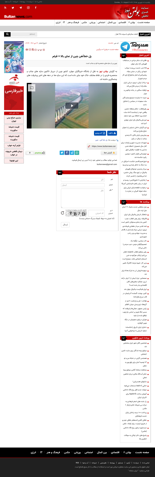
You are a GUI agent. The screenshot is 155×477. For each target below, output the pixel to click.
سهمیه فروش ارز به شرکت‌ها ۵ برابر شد (134, 272)
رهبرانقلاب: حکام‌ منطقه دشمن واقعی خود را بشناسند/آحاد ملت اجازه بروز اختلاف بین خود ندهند (135, 112)
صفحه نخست (143, 22)
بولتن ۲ (132, 22)
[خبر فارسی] (14, 92)
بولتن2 (105, 49)
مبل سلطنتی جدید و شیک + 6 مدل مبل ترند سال (134, 209)
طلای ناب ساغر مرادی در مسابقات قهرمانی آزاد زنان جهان (135, 62)
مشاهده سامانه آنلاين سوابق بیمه (135, 370)
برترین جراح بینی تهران (14, 119)
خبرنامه (15, 1)
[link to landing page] (136, 12)
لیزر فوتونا (14, 160)
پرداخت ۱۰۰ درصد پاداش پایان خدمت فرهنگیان (136, 414)
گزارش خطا (108, 152)
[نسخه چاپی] (26, 49)
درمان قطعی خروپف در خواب (13, 153)
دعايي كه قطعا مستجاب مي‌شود (135, 385)
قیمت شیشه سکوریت (14, 128)
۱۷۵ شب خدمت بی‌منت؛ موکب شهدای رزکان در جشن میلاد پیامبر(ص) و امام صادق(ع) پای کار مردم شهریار (134, 73)
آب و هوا (8, 1)
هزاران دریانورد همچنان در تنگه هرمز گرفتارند (136, 321)
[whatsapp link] (77, 153)
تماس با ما (38, 1)
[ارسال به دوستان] (30, 49)
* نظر (111, 190)
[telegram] (21, 7)
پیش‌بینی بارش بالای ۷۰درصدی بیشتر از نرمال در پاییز (136, 137)
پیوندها (22, 1)
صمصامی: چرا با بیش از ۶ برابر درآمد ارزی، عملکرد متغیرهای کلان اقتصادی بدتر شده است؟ (134, 282)
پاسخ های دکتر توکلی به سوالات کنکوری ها (135, 437)
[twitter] (13, 8)
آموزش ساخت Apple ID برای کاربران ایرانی (136, 396)
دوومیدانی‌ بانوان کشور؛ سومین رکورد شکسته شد (136, 155)
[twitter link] (62, 153)
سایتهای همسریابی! (140, 381)
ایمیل (111, 184)
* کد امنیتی (110, 212)
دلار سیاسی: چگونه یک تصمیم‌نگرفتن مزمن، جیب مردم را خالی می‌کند (135, 244)
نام (112, 179)
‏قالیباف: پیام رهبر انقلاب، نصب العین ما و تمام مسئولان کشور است (134, 220)
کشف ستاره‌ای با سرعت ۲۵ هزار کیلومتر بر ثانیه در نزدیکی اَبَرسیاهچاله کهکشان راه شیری (106, 34)
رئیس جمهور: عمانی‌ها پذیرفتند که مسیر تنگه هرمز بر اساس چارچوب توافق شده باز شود (135, 312)
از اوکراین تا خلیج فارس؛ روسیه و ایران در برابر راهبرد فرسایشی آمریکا (134, 182)
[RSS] (6, 8)
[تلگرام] (135, 46)
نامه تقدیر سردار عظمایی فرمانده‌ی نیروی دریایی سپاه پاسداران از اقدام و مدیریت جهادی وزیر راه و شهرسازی (134, 231)
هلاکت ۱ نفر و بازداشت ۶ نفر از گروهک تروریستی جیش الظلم (136, 303)
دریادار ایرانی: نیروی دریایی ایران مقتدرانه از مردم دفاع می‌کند (135, 84)
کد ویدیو (98, 133)
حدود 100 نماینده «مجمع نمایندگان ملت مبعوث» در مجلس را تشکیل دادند (135, 101)
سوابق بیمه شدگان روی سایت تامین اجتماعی (134, 352)
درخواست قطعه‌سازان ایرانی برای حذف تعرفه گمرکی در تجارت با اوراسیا (135, 191)
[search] (7, 34)
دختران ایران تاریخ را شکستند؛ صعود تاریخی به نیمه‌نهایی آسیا (136, 329)
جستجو (120, 463)
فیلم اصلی (106, 141)
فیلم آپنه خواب (14, 145)
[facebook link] (67, 153)
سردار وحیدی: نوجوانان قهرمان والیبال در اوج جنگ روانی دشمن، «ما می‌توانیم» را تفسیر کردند (135, 172)
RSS (77, 463)
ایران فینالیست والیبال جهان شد (135, 289)
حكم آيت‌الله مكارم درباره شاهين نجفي (135, 376)
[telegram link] (72, 153)
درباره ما (30, 1)
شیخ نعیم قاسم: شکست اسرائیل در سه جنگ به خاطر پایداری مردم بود (134, 163)
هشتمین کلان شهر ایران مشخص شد (135, 345)
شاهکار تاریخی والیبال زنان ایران (135, 214)
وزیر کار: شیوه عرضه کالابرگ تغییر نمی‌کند (135, 265)
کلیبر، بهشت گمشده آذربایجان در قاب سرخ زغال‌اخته (135, 295)
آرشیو (128, 463)
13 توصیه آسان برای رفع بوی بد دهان (136, 364)
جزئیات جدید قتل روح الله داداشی (135, 389)
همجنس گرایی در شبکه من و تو (135, 358)
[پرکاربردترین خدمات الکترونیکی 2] (14, 57)
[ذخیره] (33, 49)
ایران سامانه (133, 470)
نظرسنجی (103, 463)
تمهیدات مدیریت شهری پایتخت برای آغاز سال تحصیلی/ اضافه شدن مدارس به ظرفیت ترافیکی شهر (134, 146)
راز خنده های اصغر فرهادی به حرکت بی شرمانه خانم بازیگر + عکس (136, 405)
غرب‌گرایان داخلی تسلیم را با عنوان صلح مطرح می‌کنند (134, 129)
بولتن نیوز (103, 71)
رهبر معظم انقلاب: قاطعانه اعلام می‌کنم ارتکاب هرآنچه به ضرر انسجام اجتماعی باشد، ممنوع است (134, 255)
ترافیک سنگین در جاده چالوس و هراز (135, 92)
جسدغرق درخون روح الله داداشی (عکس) (135, 429)
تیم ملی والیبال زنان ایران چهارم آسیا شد (135, 122)
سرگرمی (99, 49)
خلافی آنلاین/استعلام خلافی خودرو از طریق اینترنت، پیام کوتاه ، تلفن (134, 422)
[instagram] (28, 8)
